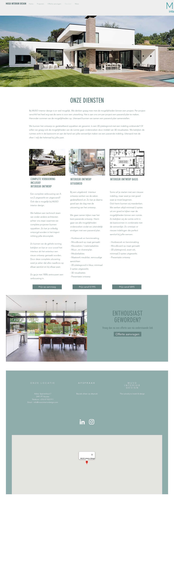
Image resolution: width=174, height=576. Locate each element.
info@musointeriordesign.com (46, 402)
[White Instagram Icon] (91, 421)
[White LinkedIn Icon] (82, 421)
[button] (40, 4)
